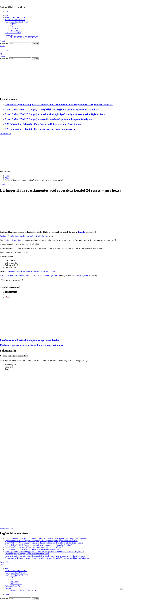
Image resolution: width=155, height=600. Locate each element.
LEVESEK (14, 28)
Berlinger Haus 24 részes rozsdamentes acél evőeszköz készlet (24, 236)
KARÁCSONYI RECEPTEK (16, 22)
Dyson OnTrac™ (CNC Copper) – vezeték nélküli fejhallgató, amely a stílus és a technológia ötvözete (55, 114)
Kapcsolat (8, 35)
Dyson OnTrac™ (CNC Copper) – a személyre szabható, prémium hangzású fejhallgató (48, 119)
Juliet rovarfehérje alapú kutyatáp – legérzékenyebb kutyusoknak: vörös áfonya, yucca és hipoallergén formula (47, 558)
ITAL (12, 26)
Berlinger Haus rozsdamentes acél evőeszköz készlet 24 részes (32, 271)
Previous (3, 134)
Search (35, 44)
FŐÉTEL (13, 24)
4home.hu (81, 232)
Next (9, 134)
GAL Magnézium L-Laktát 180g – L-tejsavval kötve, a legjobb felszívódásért (43, 124)
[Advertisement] (77, 78)
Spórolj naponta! (82, 275)
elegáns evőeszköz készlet (13, 240)
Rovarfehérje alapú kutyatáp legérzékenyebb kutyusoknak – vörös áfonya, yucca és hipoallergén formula (45, 556)
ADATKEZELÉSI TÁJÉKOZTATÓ (24, 37)
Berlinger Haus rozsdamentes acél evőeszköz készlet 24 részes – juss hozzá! (31, 275)
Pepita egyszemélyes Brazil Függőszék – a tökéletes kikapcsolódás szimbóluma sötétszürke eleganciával (44, 552)
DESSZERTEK (16, 31)
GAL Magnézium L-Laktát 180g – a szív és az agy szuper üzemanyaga (40, 129)
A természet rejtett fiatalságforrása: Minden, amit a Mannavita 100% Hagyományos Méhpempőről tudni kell (59, 104)
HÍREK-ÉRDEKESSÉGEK (16, 17)
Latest (7, 11)
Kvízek (7, 15)
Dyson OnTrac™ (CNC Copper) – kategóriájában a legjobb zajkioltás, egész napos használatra (52, 109)
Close (2, 564)
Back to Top (4, 562)
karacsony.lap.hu (6, 528)
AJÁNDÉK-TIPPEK (13, 33)
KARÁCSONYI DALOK (15, 20)
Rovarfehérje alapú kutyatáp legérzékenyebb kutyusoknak (27, 554)
